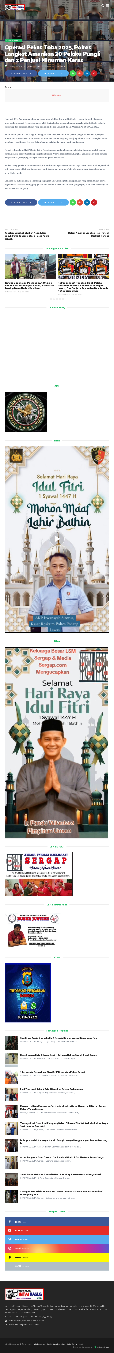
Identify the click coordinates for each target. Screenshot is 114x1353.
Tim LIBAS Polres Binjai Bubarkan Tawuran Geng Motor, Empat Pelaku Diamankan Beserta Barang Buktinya (83, 285)
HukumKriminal (13, 41)
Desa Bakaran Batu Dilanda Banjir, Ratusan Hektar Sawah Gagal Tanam (58, 1055)
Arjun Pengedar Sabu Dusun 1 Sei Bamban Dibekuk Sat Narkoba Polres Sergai (62, 1157)
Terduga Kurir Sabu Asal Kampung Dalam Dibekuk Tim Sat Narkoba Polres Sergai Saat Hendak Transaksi (64, 1124)
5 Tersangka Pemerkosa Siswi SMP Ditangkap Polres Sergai (52, 1072)
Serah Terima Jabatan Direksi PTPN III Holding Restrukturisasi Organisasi (60, 1174)
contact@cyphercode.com (27, 1324)
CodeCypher (104, 1347)
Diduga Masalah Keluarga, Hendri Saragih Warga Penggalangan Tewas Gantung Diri (63, 1141)
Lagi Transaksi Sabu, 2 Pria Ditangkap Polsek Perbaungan (51, 1089)
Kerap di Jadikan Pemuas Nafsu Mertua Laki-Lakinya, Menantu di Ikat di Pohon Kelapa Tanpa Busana (63, 1107)
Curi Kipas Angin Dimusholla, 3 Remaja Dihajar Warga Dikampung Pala (58, 1038)
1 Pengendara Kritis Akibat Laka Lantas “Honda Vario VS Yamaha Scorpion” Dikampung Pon (61, 1192)
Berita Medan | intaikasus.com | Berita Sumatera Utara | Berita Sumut (49, 1344)
